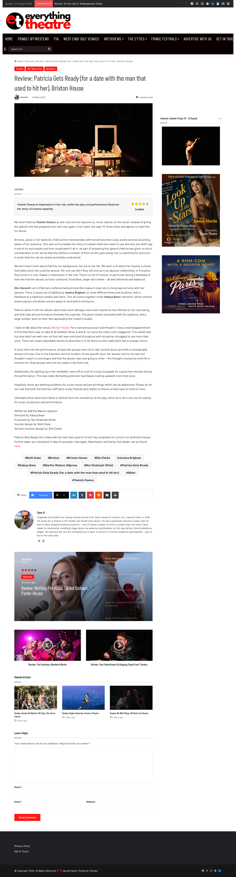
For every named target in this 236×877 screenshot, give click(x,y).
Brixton (54, 458)
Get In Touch (21, 851)
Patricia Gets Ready (135, 465)
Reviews (29, 61)
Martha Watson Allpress (61, 465)
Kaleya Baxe (28, 465)
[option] (83, 586)
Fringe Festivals (164, 38)
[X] (39, 541)
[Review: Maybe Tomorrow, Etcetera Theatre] (83, 698)
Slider (132, 472)
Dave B (24, 97)
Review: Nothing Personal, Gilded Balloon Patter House (84, 3)
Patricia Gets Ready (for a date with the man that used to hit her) (75, 472)
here (17, 446)
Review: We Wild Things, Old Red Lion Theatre (129, 713)
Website (90, 801)
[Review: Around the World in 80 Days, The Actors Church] (35, 698)
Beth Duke (34, 458)
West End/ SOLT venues (81, 38)
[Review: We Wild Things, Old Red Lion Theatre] (131, 698)
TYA (56, 38)
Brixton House (60, 327)
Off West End (34, 68)
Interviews (112, 38)
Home (9, 38)
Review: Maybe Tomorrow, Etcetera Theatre (80, 713)
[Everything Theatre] (39, 20)
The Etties (136, 38)
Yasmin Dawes (84, 480)
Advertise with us (197, 38)
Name (18, 787)
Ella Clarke (103, 458)
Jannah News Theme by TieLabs (80, 870)
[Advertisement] (191, 83)
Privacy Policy (22, 846)
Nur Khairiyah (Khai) (99, 465)
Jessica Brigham (130, 458)
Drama (19, 68)
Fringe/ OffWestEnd (33, 38)
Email (18, 801)
